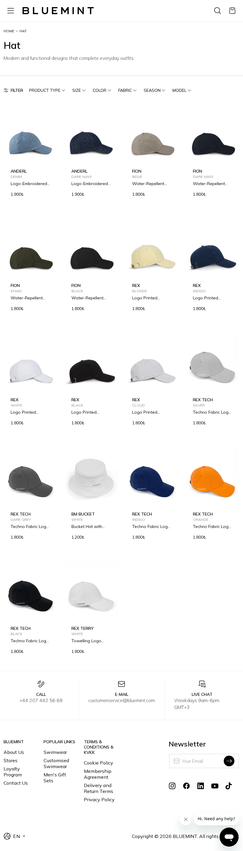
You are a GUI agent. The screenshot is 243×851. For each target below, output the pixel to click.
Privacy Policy (99, 799)
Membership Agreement (97, 774)
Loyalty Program (13, 772)
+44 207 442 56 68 (41, 700)
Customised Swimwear (56, 763)
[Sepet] (232, 11)
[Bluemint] (58, 11)
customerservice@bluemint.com (121, 700)
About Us (14, 752)
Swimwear (55, 752)
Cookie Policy (98, 763)
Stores (10, 760)
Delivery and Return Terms (98, 788)
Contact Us (16, 783)
